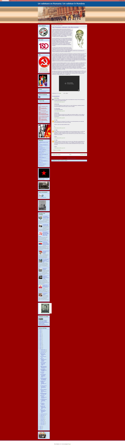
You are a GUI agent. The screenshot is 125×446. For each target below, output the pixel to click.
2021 (41, 335)
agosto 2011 (43, 415)
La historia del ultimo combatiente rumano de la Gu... (43, 400)
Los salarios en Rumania (45, 294)
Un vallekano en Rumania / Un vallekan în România (61, 4)
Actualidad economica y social (43, 142)
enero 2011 (42, 424)
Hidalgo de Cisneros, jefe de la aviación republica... (43, 360)
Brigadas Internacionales (42, 154)
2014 (41, 344)
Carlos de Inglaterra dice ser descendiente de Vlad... (43, 390)
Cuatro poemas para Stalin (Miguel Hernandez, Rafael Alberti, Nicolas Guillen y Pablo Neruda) (44, 234)
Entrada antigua (83, 154)
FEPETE (55, 98)
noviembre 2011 (43, 351)
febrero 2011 (43, 423)
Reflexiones (40, 152)
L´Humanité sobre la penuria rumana (45, 225)
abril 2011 (42, 420)
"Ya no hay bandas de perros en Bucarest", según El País (46, 260)
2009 (41, 427)
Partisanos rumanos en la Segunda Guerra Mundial (43, 379)
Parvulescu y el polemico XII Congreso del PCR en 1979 (45, 277)
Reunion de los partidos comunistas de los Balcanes (46, 286)
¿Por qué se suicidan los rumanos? (42, 404)
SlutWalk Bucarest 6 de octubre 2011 (43, 394)
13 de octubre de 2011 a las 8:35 (59, 117)
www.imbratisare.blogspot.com (43, 324)
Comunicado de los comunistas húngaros (46, 252)
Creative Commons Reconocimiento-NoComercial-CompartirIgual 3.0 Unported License (44, 322)
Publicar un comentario (57, 150)
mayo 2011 (42, 419)
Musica (40, 159)
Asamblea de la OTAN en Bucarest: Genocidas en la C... (43, 383)
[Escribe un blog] (64, 93)
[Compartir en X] (65, 93)
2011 (40, 348)
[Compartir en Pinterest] (67, 93)
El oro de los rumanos (42, 372)
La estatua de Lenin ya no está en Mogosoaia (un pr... (43, 387)
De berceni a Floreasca (45, 269)
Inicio (70, 154)
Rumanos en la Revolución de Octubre (43, 354)
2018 (41, 339)
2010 (41, 426)
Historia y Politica (41, 151)
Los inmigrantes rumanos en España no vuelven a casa (46, 217)
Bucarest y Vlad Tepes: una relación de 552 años (43, 407)
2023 (41, 332)
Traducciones (41, 165)
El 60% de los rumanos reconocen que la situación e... (43, 396)
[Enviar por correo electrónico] (63, 93)
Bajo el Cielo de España (42, 160)
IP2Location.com (43, 197)
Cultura (40, 146)
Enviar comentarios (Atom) (71, 158)
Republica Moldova (42, 157)
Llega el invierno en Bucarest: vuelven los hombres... (43, 367)
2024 (41, 331)
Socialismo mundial (42, 149)
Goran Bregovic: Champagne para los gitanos (43, 370)
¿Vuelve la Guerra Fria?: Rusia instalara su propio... (43, 363)
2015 (41, 343)
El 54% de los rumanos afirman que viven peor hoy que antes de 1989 (46, 243)
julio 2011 (42, 416)
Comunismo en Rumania (42, 144)
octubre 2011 (43, 352)
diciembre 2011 (43, 349)
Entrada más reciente (56, 154)
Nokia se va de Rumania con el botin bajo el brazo (43, 411)
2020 (41, 336)
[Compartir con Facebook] (66, 93)
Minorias (40, 162)
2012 (41, 347)
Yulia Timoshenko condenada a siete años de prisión (43, 375)
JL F (55, 140)
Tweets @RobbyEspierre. (43, 91)
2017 (41, 340)
